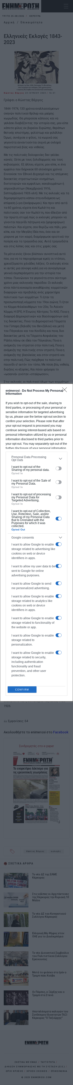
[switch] (59, 468)
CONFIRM (22, 689)
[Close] (65, 391)
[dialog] (36, 542)
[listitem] (36, 459)
